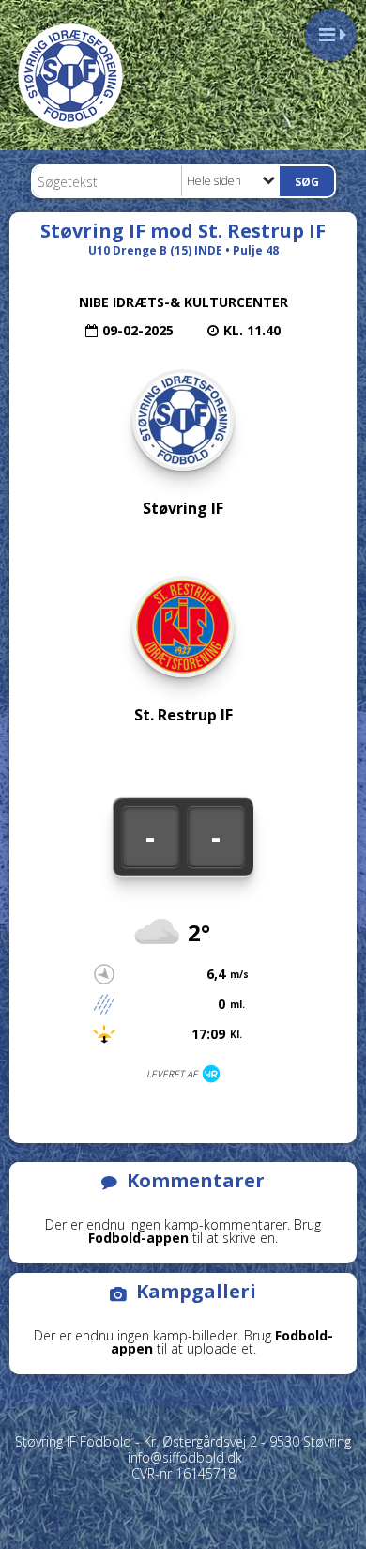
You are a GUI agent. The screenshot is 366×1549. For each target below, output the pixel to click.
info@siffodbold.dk (185, 1457)
